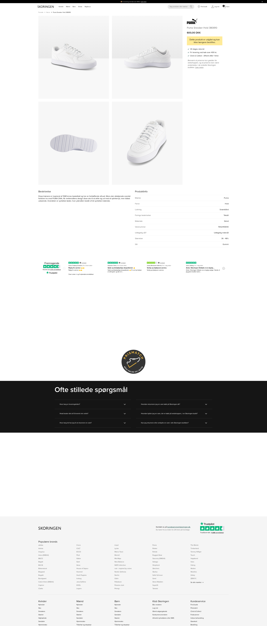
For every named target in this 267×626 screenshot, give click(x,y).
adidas (40, 545)
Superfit (155, 585)
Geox (78, 565)
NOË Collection (120, 565)
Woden (193, 568)
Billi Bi (40, 565)
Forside (40, 12)
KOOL (78, 585)
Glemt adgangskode (159, 611)
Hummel (79, 572)
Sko (39, 608)
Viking (193, 565)
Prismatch (194, 608)
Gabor (78, 558)
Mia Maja (118, 558)
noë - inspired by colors (123, 568)
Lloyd (116, 545)
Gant (78, 562)
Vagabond (194, 558)
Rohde (154, 552)
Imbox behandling (197, 618)
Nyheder (41, 605)
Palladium (118, 582)
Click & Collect (196, 611)
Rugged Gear (157, 555)
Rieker (154, 548)
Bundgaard (42, 578)
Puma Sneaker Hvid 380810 (62, 12)
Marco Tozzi (119, 552)
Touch (193, 555)
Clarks (40, 588)
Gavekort (194, 621)
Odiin (116, 578)
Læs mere (143, 2)
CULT (78, 548)
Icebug (78, 578)
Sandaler (41, 621)
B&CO (40, 558)
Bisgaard (41, 572)
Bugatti (41, 575)
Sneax (80, 7)
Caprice (41, 585)
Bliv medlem (157, 605)
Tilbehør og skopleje (83, 625)
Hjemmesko (42, 625)
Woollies (194, 572)
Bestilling (194, 625)
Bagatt (40, 562)
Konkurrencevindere (159, 615)
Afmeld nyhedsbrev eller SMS (163, 618)
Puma (154, 545)
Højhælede (42, 618)
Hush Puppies (81, 575)
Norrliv (117, 575)
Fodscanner (195, 615)
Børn (74, 7)
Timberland (195, 548)
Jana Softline (81, 582)
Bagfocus (88, 7)
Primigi (117, 588)
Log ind (155, 608)
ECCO (78, 552)
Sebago (155, 562)
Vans (192, 562)
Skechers (155, 568)
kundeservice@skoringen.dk (178, 527)
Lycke (117, 548)
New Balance (119, 562)
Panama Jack (119, 585)
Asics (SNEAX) (43, 555)
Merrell (117, 555)
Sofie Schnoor (157, 575)
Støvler (40, 615)
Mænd (68, 7)
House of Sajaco (82, 568)
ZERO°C (193, 578)
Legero (79, 588)
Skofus (154, 572)
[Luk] (262, 1)
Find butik (194, 605)
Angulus (41, 552)
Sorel (154, 578)
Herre (48, 12)
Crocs (78, 545)
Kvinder (61, 7)
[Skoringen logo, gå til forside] (46, 7)
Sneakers (41, 611)
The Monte (194, 545)
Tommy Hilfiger (196, 552)
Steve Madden (157, 582)
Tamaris (155, 588)
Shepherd (156, 565)
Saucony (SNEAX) (158, 558)
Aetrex (40, 548)
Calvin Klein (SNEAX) (46, 582)
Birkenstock (42, 568)
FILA (78, 555)
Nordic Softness (120, 572)
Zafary (193, 575)
